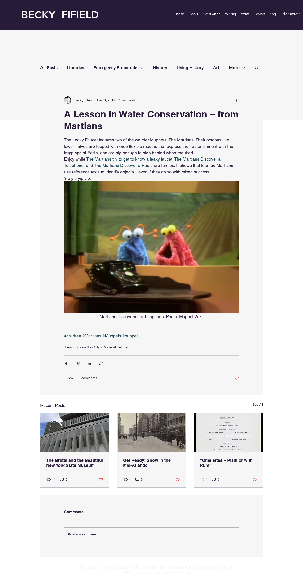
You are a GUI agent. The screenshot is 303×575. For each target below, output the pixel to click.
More (234, 67)
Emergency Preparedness (118, 67)
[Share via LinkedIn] (89, 363)
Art (216, 67)
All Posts (49, 67)
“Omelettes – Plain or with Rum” (226, 463)
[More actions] (236, 100)
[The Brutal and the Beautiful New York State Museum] (74, 432)
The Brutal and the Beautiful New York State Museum (74, 463)
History (160, 67)
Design (70, 347)
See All (257, 404)
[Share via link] (101, 363)
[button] (256, 68)
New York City (89, 347)
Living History (190, 67)
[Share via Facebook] (66, 363)
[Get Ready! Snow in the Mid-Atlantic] (151, 432)
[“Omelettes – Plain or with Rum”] (228, 432)
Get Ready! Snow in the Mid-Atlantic (147, 463)
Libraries (75, 67)
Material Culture (116, 347)
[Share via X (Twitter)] (78, 363)
